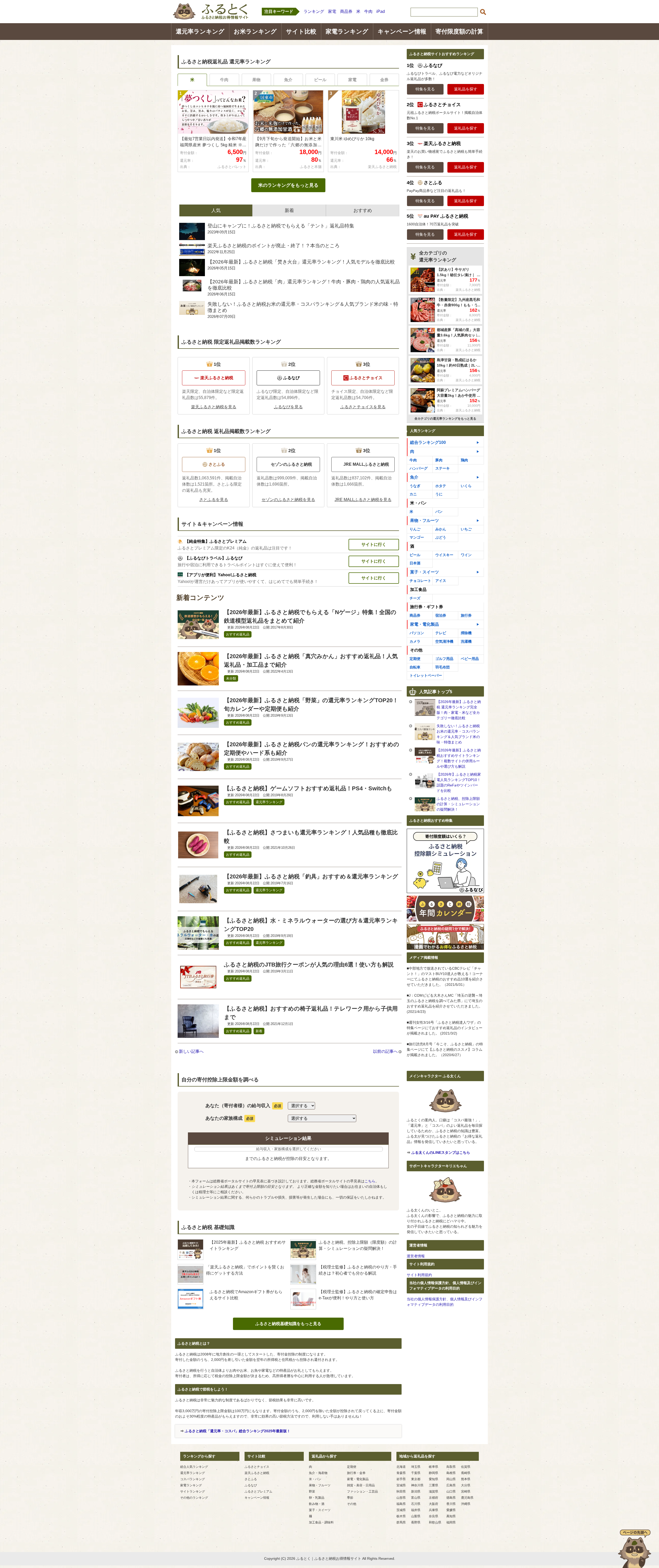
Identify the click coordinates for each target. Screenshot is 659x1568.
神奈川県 (417, 1485)
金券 (384, 80)
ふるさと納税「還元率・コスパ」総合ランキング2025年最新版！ (237, 1431)
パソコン (417, 633)
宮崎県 (465, 1491)
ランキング (314, 11)
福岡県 (451, 1522)
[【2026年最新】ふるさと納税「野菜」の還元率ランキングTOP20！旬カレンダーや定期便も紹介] (198, 726)
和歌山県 (435, 1522)
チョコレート (420, 581)
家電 (332, 11)
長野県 (415, 1522)
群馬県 (401, 1522)
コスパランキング (192, 1479)
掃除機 (466, 633)
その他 (351, 1504)
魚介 (288, 80)
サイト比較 (301, 31)
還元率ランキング (200, 31)
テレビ (440, 633)
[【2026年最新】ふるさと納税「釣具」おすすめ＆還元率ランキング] (198, 902)
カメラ (415, 641)
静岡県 (433, 1473)
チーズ (415, 598)
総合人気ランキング (194, 1467)
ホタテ (440, 486)
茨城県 (401, 1510)
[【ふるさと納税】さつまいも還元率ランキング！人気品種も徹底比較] (198, 858)
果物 (256, 80)
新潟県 (415, 1491)
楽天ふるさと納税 (257, 1473)
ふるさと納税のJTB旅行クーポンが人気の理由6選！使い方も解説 (309, 964)
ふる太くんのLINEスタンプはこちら (440, 1152)
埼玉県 (415, 1467)
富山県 (415, 1497)
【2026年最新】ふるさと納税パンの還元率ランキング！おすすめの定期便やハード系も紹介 (311, 748)
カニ (413, 494)
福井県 (415, 1510)
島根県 (451, 1473)
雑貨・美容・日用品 (361, 1485)
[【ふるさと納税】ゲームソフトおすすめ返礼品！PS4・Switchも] (198, 814)
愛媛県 (451, 1510)
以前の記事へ (385, 1051)
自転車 (415, 667)
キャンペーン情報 (402, 31)
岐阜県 (433, 1467)
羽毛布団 (442, 667)
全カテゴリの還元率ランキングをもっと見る (445, 418)
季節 (350, 1497)
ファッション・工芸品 (362, 1491)
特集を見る (425, 89)
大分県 (465, 1485)
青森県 (401, 1473)
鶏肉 (464, 460)
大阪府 (433, 1504)
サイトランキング (192, 1491)
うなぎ (415, 486)
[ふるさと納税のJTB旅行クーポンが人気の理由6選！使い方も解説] (198, 990)
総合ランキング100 (428, 442)
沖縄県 (465, 1504)
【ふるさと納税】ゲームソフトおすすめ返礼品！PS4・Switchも (308, 788)
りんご (415, 529)
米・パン (315, 1479)
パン (439, 512)
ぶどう (440, 537)
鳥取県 (451, 1467)
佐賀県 (465, 1467)
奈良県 (433, 1516)
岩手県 (401, 1479)
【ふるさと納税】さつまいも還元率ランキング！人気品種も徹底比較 (311, 836)
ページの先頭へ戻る (634, 1548)
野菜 (312, 1491)
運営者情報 (416, 1256)
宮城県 (401, 1485)
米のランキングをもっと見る (288, 185)
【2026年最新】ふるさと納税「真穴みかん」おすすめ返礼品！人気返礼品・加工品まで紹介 (311, 660)
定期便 (415, 659)
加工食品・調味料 (321, 1522)
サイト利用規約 (419, 1275)
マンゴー (417, 537)
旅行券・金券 (356, 1473)
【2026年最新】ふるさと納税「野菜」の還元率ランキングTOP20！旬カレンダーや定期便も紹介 (311, 704)
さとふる (251, 1479)
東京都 (415, 1479)
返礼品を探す (465, 89)
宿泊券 (440, 615)
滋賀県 (433, 1491)
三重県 (433, 1485)
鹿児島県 (467, 1497)
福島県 (401, 1504)
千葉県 (415, 1473)
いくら (466, 486)
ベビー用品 (470, 659)
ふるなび (251, 1485)
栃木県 (401, 1516)
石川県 (415, 1504)
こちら (370, 1181)
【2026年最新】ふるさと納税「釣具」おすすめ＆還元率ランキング (311, 876)
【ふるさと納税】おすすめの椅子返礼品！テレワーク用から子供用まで (311, 1012)
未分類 (231, 678)
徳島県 (451, 1497)
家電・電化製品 (424, 624)
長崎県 (465, 1473)
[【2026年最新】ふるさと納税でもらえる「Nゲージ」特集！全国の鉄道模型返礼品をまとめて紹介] (198, 638)
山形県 (401, 1497)
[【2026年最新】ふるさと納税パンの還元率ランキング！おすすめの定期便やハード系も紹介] (198, 770)
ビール (320, 80)
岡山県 (451, 1479)
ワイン (466, 555)
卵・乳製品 (316, 1497)
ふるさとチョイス (257, 1467)
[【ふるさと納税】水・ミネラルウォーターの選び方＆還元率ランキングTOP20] (198, 946)
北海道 (401, 1467)
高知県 (451, 1516)
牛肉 (368, 11)
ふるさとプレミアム (258, 1491)
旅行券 (466, 615)
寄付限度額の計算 (459, 31)
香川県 (451, 1504)
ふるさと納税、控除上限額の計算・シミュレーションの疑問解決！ (458, 803)
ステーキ (442, 468)
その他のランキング (194, 1497)
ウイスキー (444, 555)
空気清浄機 (444, 641)
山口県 (451, 1491)
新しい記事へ (191, 1051)
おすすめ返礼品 (237, 634)
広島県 (451, 1485)
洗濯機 (466, 641)
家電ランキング (347, 31)
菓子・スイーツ (424, 572)
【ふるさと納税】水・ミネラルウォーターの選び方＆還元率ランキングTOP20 (311, 924)
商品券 (346, 11)
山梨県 (415, 1516)
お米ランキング (255, 31)
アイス (440, 581)
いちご (466, 529)
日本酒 (415, 563)
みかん (440, 529)
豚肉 (439, 460)
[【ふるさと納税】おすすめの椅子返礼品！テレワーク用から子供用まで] (198, 1034)
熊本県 (465, 1479)
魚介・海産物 (318, 1473)
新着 (259, 1031)
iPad (380, 11)
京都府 (433, 1497)
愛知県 (433, 1479)
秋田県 (401, 1491)
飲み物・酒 (316, 1504)
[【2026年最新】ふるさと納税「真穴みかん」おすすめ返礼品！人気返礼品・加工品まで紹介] (198, 682)
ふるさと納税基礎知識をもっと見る (288, 1323)
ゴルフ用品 (444, 659)
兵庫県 (433, 1510)
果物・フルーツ (424, 520)
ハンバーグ (419, 468)
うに (439, 494)
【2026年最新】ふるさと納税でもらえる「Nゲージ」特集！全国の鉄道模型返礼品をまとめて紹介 (310, 616)
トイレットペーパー (426, 675)
